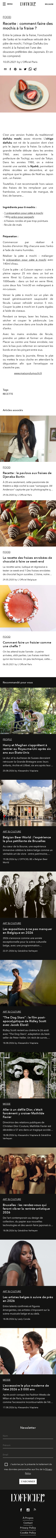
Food (7, 17)
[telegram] (35, 70)
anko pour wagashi (22, 216)
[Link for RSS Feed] (34, 1510)
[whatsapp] (30, 70)
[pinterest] (15, 70)
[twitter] (25, 70)
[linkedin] (20, 70)
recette (8, 394)
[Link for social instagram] (28, 1510)
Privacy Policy (28, 1527)
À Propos (28, 1517)
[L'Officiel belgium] (28, 4)
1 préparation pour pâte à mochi (23, 213)
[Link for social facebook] (21, 1510)
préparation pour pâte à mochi (26, 259)
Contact (28, 1522)
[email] (5, 70)
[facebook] (10, 70)
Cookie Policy (28, 1532)
